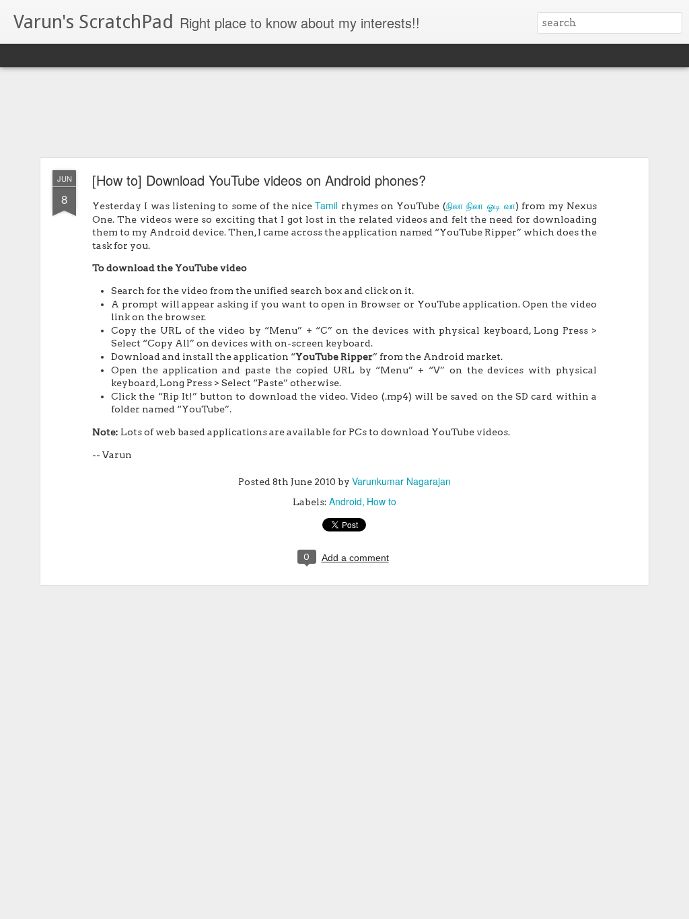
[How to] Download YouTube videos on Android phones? (259, 180)
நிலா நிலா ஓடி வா (480, 205)
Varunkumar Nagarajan (401, 481)
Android (345, 501)
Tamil (326, 205)
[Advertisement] (344, 113)
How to (381, 501)
